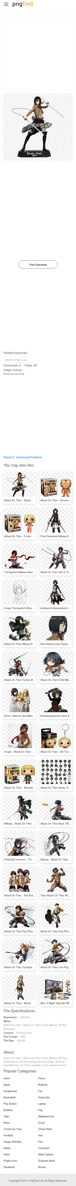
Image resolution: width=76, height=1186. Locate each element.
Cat (40, 1091)
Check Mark (45, 1129)
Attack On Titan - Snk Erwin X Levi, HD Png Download (34, 895)
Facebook (9, 1167)
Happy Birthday (12, 1141)
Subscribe (44, 1097)
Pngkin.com (10, 1160)
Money (42, 1167)
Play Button (10, 1103)
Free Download (38, 264)
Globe (7, 1148)
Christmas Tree (12, 1129)
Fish (40, 1141)
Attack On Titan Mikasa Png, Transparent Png (29, 644)
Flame (41, 1078)
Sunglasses (10, 1091)
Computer (43, 1148)
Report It (9, 457)
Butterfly (43, 1084)
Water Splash (45, 1154)
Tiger (6, 1116)
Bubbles (8, 1110)
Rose (7, 1122)
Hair (40, 1135)
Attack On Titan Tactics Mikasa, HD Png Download (32, 680)
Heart (7, 1078)
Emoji (41, 1122)
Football (8, 1135)
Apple (7, 1084)
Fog (40, 1110)
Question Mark (46, 1160)
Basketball (10, 1097)
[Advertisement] (38, 55)
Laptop (42, 1103)
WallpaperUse (46, 1116)
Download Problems (29, 457)
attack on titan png (15, 359)
